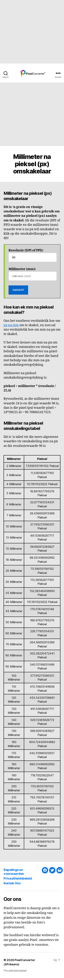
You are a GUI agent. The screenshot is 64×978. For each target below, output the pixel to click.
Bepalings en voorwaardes (14, 872)
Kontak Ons (12, 883)
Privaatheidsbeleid (18, 878)
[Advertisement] (32, 32)
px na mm (11, 325)
